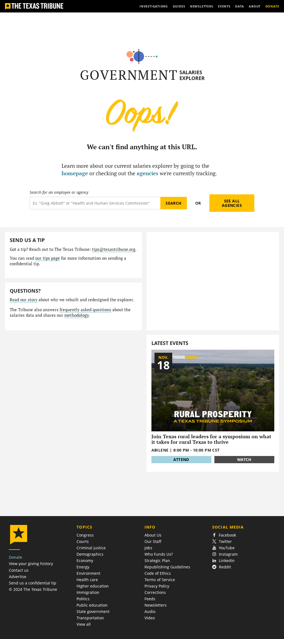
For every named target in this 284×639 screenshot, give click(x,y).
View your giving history (31, 563)
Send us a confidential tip (32, 583)
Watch (244, 459)
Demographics (90, 554)
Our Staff (152, 541)
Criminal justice (91, 547)
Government (129, 75)
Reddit (225, 567)
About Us (152, 535)
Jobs (148, 547)
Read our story (23, 299)
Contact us (19, 570)
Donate (15, 557)
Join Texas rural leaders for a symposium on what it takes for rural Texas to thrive (211, 439)
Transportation (90, 617)
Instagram (228, 554)
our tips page (47, 258)
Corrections (155, 592)
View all (84, 624)
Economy (85, 560)
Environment (88, 573)
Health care (87, 579)
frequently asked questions (85, 309)
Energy (83, 567)
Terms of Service (159, 579)
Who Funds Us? (158, 554)
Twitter (225, 541)
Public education (92, 605)
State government (93, 611)
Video (149, 617)
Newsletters (155, 605)
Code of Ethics (157, 573)
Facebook (227, 535)
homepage (75, 173)
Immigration (88, 592)
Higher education (93, 586)
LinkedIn (227, 560)
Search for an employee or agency (59, 192)
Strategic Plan (157, 560)
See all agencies (232, 203)
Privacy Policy (156, 586)
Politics (83, 598)
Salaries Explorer (192, 75)
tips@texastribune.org (113, 249)
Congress (85, 535)
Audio (149, 611)
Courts (83, 541)
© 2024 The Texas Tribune (33, 589)
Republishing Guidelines (167, 567)
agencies (147, 173)
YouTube (227, 547)
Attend (181, 459)
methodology (76, 315)
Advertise (17, 576)
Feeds (149, 598)
